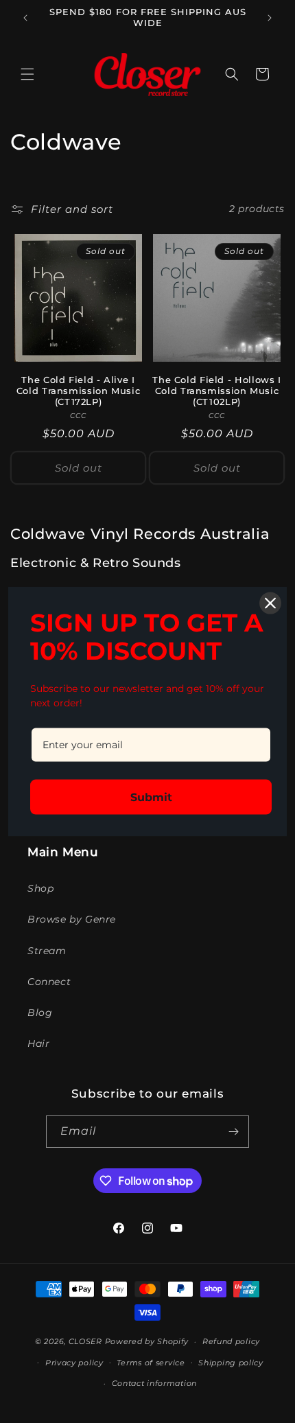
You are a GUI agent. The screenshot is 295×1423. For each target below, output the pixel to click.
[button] (27, 74)
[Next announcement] (270, 18)
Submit (151, 797)
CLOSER (85, 1341)
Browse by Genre (71, 919)
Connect (49, 981)
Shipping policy (230, 1362)
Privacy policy (74, 1362)
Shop (40, 888)
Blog (39, 1012)
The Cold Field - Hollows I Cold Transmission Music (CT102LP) (216, 391)
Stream (47, 951)
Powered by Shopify (147, 1341)
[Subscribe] (233, 1131)
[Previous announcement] (25, 18)
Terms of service (151, 1362)
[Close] (270, 602)
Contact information (154, 1383)
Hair (38, 1043)
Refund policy (231, 1341)
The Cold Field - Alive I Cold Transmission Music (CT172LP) (78, 391)
